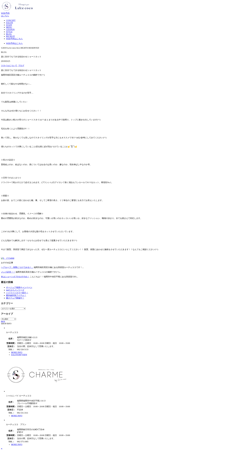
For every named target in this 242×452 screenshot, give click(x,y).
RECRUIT (10, 36)
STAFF (9, 25)
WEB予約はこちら (14, 39)
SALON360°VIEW (19, 355)
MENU (9, 27)
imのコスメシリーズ (15, 290)
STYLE (9, 32)
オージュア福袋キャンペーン (19, 287)
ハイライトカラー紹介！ (17, 293)
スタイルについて (9, 65)
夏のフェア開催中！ (15, 298)
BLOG (9, 34)
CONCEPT (11, 20)
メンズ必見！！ (8, 272)
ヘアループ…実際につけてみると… (17, 267)
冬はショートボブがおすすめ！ (15, 277)
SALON (9, 23)
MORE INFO (16, 352)
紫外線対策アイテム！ (16, 295)
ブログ (21, 65)
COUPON (10, 29)
